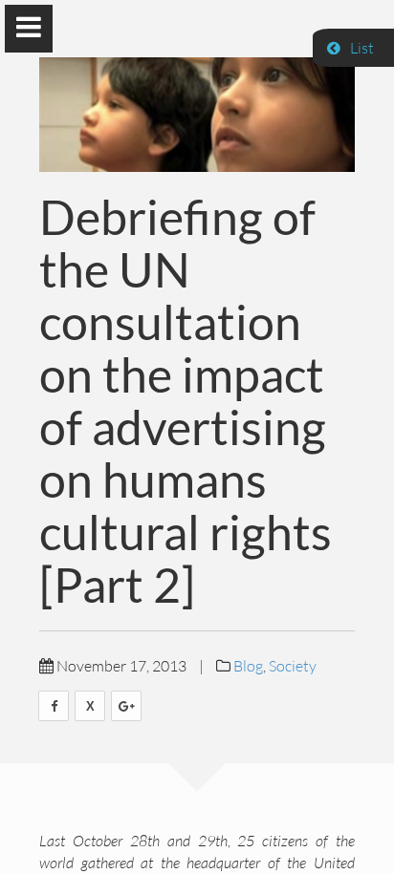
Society (293, 665)
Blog (248, 665)
